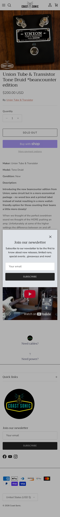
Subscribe (30, 276)
